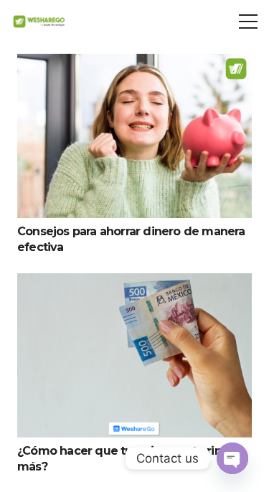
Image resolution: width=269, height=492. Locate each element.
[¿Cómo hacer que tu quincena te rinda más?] (134, 283)
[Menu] (248, 21)
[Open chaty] (232, 458)
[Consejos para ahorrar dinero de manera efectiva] (134, 64)
